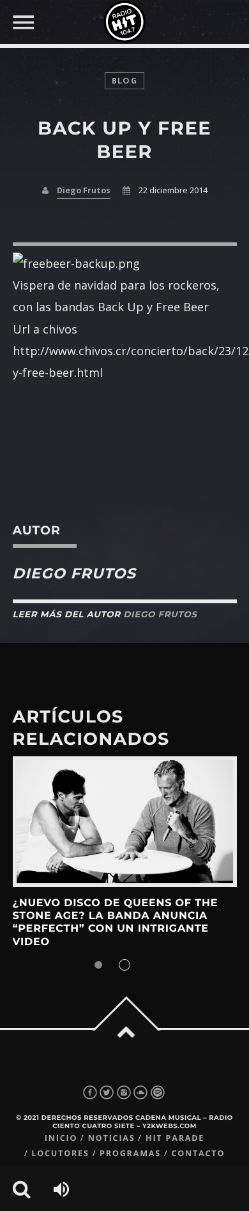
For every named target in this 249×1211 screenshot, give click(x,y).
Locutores (60, 1153)
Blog (124, 80)
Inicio (61, 1138)
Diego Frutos (83, 190)
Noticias (111, 1138)
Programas (130, 1153)
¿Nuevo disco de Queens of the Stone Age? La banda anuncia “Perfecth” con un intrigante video (115, 922)
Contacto (198, 1153)
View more (125, 821)
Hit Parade (175, 1138)
